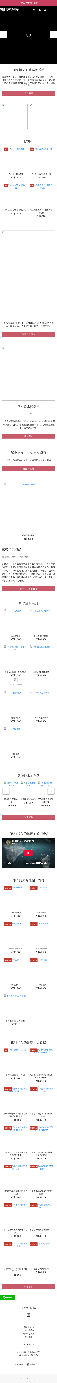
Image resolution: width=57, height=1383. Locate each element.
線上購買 (28, 436)
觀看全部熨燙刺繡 (28, 588)
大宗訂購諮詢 (28, 1330)
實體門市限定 (28, 334)
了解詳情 (28, 93)
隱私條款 (28, 1337)
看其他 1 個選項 (16, 684)
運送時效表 (28, 468)
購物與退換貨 (28, 1333)
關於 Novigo (28, 1327)
